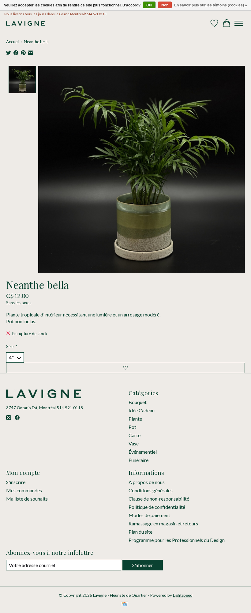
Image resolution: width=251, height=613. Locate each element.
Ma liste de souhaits (27, 498)
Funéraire (138, 460)
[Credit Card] (124, 604)
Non (164, 5)
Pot (132, 427)
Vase (134, 443)
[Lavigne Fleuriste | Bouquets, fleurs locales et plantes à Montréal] (25, 23)
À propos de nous (147, 482)
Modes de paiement (149, 515)
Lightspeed (183, 595)
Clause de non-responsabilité (159, 498)
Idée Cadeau (142, 410)
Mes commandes (24, 490)
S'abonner (142, 565)
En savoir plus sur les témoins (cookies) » (210, 5)
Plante (135, 419)
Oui (149, 5)
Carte (134, 435)
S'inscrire (15, 482)
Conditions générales (151, 490)
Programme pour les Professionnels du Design (177, 540)
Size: (11, 346)
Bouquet (138, 402)
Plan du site (140, 532)
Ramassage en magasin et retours (163, 523)
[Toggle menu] (239, 23)
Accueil (12, 41)
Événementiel (143, 452)
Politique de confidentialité (157, 507)
